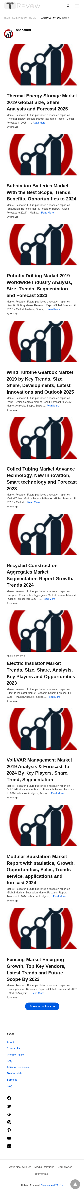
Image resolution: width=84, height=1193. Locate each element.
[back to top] (75, 1184)
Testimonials (14, 1073)
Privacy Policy (15, 1054)
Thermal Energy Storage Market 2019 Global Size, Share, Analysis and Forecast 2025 (42, 102)
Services (12, 1079)
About (10, 1042)
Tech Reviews (16, 656)
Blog (9, 1085)
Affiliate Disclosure (18, 1067)
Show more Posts (41, 1006)
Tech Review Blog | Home (20, 18)
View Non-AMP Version (52, 1185)
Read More (39, 122)
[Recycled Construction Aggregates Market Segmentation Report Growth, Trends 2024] (42, 534)
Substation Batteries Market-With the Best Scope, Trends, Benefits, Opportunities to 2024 (41, 192)
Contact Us (14, 1048)
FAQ (9, 1060)
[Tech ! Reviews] (22, 5)
